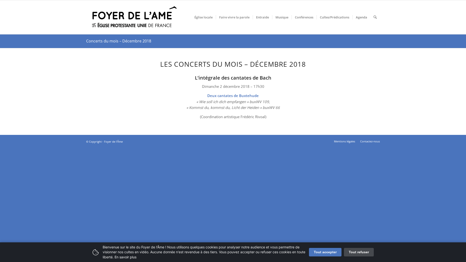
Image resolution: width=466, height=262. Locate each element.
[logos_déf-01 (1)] (134, 17)
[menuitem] (203, 17)
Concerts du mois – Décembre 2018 (118, 41)
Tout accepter (325, 252)
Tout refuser (359, 252)
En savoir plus (125, 257)
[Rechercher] (375, 17)
